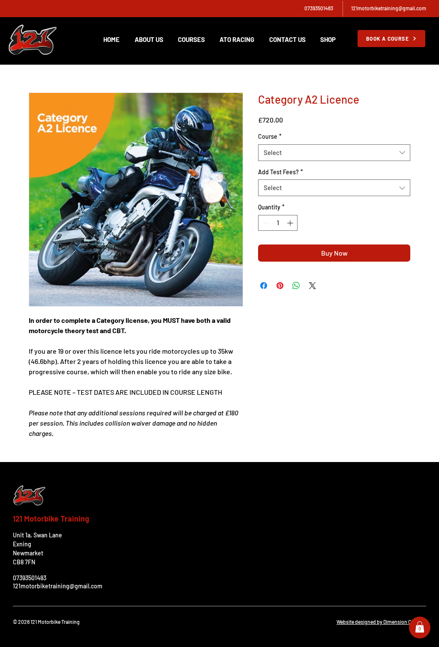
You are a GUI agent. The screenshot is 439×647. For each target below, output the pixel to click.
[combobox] (334, 152)
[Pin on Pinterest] (280, 285)
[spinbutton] (278, 222)
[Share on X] (312, 285)
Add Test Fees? (280, 172)
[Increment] (291, 222)
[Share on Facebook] (264, 285)
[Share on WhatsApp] (296, 285)
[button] (419, 626)
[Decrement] (264, 222)
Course (270, 136)
